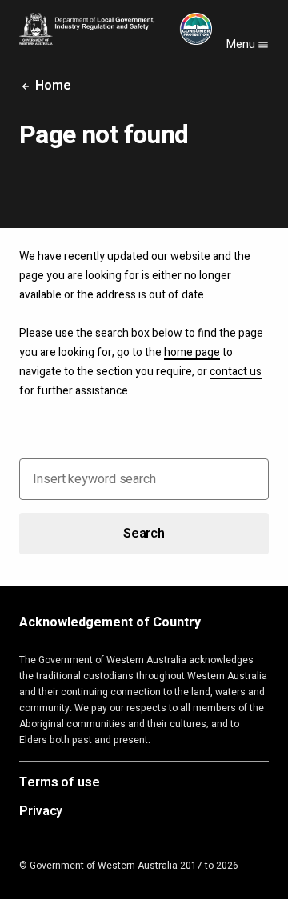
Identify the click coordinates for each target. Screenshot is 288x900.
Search (144, 533)
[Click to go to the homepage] (115, 29)
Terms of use (59, 783)
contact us (236, 371)
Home (51, 85)
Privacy (40, 812)
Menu (242, 44)
